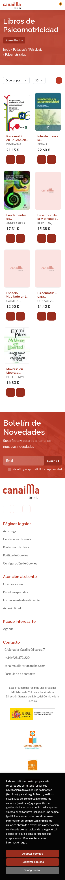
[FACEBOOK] (7, 509)
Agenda (8, 629)
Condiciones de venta (17, 539)
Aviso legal (10, 531)
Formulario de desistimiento (21, 600)
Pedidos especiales (15, 592)
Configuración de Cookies (20, 563)
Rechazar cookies (32, 862)
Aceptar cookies (32, 853)
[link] (20, 159)
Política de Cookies (15, 555)
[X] (26, 509)
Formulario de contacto (20, 674)
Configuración (32, 870)
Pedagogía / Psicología (27, 49)
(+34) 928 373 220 (17, 658)
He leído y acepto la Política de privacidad (37, 469)
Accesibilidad (12, 608)
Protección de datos (16, 547)
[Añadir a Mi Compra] (10, 159)
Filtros (59, 80)
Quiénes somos (13, 584)
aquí (23, 842)
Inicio (6, 49)
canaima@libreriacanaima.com (25, 666)
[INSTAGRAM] (17, 509)
